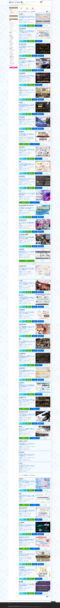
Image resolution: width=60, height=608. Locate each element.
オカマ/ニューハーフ (12, 31)
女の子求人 (27, 9)
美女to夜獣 (21, 581)
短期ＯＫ (11, 51)
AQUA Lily (21, 478)
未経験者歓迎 (11, 36)
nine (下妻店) (21, 522)
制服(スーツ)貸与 (12, 62)
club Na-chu (21, 382)
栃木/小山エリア (12, 12)
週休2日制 (11, 52)
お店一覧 (21, 9)
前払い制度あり (12, 47)
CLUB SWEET (22, 309)
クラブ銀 (20, 280)
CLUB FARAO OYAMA (23, 411)
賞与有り (11, 45)
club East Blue (22, 176)
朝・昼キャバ (11, 22)
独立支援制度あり (12, 63)
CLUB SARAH (22, 567)
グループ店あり (12, 64)
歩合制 (11, 46)
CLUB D (20, 551)
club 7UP (21, 102)
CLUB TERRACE (22, 28)
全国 (10, 9)
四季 (20, 338)
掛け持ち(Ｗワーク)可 (12, 50)
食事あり (11, 61)
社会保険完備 (11, 49)
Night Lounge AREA (23, 507)
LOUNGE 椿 (21, 131)
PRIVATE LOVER (22, 58)
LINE (31, 25)
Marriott (20, 426)
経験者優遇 (11, 37)
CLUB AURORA (22, 73)
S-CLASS (21, 13)
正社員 (11, 33)
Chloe (20, 493)
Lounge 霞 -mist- (22, 353)
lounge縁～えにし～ (23, 397)
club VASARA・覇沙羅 (23, 234)
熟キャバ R (21, 295)
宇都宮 (9, 603)
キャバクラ (11, 21)
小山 (16, 603)
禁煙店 (11, 65)
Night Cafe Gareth (22, 324)
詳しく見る (46, 25)
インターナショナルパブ (13, 30)
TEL (39, 25)
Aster (20, 190)
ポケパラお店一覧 (33, 9)
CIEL (20, 87)
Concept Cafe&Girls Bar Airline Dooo (26, 205)
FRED (20, 161)
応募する (23, 25)
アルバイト (11, 34)
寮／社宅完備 (11, 60)
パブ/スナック (12, 29)
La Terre (20, 463)
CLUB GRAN (21, 249)
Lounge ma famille (22, 265)
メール (41, 55)
